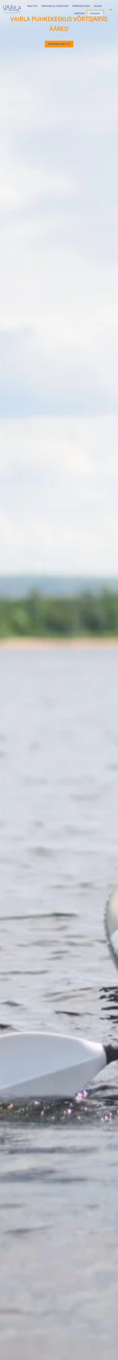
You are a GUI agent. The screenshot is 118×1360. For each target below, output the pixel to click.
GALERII (98, 6)
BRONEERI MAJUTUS (59, 44)
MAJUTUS (32, 6)
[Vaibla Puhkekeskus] (12, 10)
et (111, 9)
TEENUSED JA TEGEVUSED (55, 6)
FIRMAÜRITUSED (81, 6)
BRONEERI (95, 13)
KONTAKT (79, 13)
